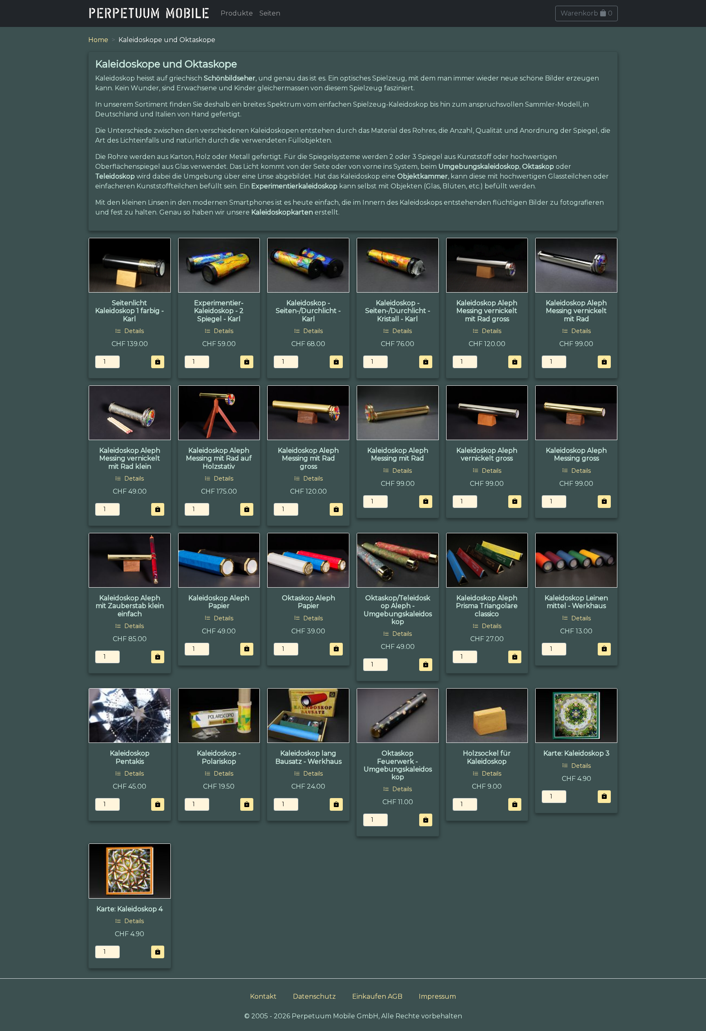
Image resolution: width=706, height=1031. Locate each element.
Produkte (237, 13)
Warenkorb (586, 13)
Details (133, 331)
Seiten (269, 13)
